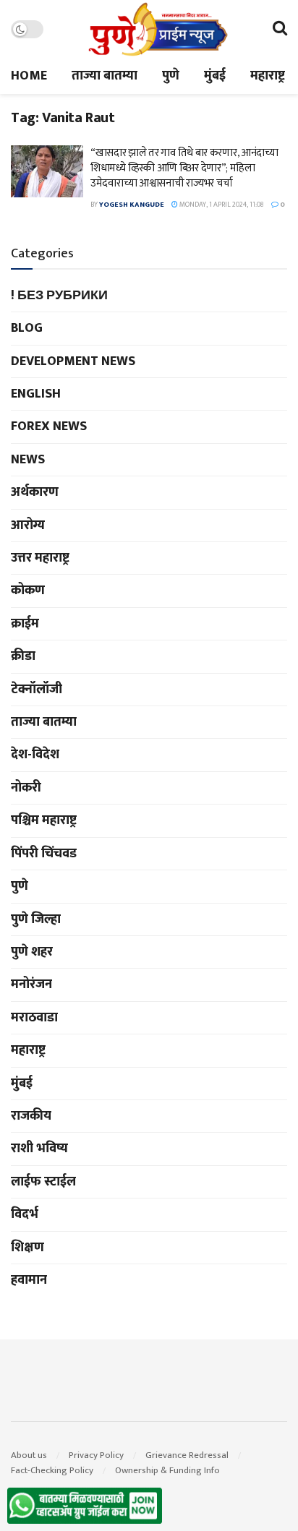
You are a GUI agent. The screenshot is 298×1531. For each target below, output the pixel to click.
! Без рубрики (59, 295)
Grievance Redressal (187, 1455)
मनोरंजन (31, 984)
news (28, 460)
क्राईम (25, 624)
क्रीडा (23, 656)
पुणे (170, 76)
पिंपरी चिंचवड (44, 854)
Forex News (49, 426)
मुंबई (215, 76)
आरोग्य (28, 525)
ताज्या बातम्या (104, 76)
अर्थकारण (35, 492)
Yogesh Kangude (131, 204)
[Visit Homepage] (157, 29)
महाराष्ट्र (267, 76)
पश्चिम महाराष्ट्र (44, 820)
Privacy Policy (96, 1455)
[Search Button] (280, 29)
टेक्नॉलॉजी (36, 689)
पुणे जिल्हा (36, 919)
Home (29, 76)
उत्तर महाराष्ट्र (40, 558)
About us (29, 1455)
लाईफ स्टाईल (43, 1182)
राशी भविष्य (39, 1148)
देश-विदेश (35, 755)
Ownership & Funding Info (167, 1470)
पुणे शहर (32, 952)
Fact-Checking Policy (52, 1470)
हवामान (29, 1280)
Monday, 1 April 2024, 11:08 (221, 204)
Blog (27, 328)
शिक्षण (27, 1247)
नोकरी (26, 788)
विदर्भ (24, 1214)
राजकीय (31, 1116)
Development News (73, 361)
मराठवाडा (34, 1018)
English (36, 394)
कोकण (28, 590)
